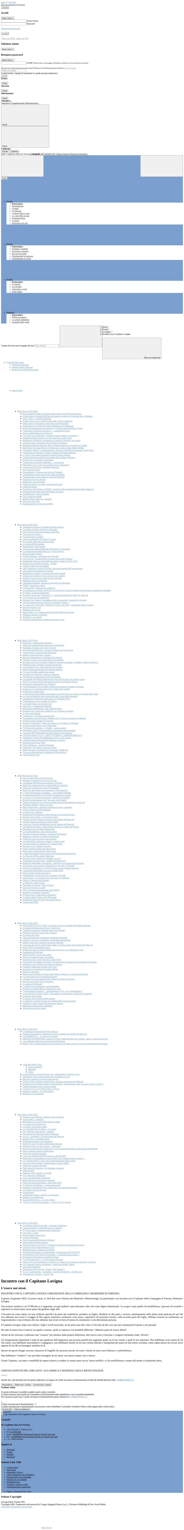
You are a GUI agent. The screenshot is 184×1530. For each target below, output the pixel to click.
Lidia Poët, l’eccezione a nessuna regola (40, 747)
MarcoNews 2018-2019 (27, 1223)
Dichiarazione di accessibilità (18, 1477)
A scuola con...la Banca (33, 812)
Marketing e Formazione (33, 1094)
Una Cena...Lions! (30, 1233)
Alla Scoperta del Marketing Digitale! (39, 1240)
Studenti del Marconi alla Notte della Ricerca (42, 900)
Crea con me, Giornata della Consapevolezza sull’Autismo (47, 559)
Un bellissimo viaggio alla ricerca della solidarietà (44, 474)
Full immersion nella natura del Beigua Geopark (43, 492)
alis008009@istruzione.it (34, 1434)
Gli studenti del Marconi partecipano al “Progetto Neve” (46, 699)
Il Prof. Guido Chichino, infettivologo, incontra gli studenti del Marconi (53, 1081)
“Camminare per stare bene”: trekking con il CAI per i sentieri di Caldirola (54, 718)
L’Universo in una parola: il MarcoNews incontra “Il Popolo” (49, 866)
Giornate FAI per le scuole (34, 888)
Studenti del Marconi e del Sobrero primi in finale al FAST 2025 (50, 561)
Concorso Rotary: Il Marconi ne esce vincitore (42, 1228)
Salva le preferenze (21, 1409)
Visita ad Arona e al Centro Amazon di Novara (42, 484)
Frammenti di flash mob (33, 952)
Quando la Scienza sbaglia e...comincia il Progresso (44, 834)
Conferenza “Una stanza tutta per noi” (39, 716)
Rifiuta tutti (23, 1385)
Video (30, 1072)
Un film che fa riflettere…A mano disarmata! (42, 1185)
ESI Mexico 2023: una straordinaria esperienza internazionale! (49, 730)
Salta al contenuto (8, 2)
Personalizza (7, 1385)
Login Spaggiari (70, 68)
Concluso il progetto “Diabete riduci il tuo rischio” (44, 930)
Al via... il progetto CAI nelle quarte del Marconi (43, 1136)
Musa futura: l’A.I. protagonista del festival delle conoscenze (48, 612)
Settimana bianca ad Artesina (35, 581)
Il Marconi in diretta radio (33, 691)
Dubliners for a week (32, 610)
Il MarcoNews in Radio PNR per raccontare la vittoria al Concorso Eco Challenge (57, 416)
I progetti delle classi (15, 362)
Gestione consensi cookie (17, 1484)
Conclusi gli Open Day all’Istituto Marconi (41, 467)
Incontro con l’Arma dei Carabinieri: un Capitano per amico (48, 711)
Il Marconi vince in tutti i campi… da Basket (41, 1146)
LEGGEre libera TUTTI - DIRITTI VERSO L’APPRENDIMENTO (52, 735)
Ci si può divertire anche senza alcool (38, 672)
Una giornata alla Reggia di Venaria (38, 571)
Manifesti (32, 1069)
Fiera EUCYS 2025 (31, 501)
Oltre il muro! (28, 1170)
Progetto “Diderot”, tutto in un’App (38, 805)
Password (31, 24)
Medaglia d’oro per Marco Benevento (39, 829)
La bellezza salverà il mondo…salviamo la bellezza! (45, 1225)
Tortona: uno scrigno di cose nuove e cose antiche (44, 576)
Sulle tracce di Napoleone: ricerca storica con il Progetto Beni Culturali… (54, 1158)
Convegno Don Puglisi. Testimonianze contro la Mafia (46, 1163)
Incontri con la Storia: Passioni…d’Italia (40, 563)
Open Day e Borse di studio (34, 1153)
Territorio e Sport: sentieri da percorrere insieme (43, 1003)
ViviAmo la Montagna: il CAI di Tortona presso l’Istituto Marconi (51, 868)
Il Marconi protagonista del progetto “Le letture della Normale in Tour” (53, 428)
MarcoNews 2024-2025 (27, 525)
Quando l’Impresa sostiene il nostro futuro (40, 822)
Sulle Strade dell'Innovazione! (35, 1242)
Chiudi (4, 83)
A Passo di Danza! (30, 1238)
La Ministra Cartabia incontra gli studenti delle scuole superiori (49, 1001)
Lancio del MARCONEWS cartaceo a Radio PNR (44, 1156)
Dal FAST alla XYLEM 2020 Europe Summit (42, 1144)
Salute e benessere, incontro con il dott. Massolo (43, 942)
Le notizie (106, 332)
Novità (105, 329)
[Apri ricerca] (161, 166)
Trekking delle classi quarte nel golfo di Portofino (44, 477)
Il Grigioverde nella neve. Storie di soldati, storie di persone (48, 650)
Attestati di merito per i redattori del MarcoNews (43, 527)
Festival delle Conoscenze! (34, 1235)
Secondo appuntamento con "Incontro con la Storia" (45, 800)
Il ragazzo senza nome (32, 996)
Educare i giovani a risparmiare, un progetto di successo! (47, 940)
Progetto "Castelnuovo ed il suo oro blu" (40, 780)
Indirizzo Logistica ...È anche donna (38, 1091)
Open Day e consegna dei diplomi (37, 706)
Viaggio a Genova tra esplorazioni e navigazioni (43, 660)
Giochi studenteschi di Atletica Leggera (39, 539)
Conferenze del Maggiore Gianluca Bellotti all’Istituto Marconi (49, 453)
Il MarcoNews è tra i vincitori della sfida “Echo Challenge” (48, 421)
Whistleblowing (13, 1482)
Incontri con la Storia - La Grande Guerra (40, 817)
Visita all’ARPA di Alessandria (36, 566)
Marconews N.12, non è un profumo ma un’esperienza (46, 465)
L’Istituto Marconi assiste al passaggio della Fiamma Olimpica (49, 457)
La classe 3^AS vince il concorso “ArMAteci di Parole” (46, 797)
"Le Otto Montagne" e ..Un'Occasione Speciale (43, 1259)
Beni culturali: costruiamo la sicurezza (39, 1180)
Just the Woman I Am (32, 607)
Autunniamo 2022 (30, 902)
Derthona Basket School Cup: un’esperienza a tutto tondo (47, 438)
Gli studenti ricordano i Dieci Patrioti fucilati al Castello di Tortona (51, 827)
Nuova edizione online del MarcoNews (39, 849)
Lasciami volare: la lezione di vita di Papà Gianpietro (45, 443)
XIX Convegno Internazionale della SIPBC (41, 890)
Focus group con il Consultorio (36, 598)
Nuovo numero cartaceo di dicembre (38, 1151)
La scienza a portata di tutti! (34, 1190)
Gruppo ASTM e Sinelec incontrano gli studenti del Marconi (48, 819)
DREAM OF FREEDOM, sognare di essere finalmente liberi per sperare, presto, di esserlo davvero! (65, 1039)
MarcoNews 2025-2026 (27, 411)
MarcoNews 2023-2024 (27, 640)
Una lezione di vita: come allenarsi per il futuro (42, 667)
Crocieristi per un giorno (33, 537)
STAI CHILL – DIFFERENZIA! (37, 418)
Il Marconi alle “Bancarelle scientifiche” (40, 895)
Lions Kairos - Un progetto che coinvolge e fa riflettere (46, 878)
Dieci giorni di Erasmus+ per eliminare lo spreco (43, 1168)
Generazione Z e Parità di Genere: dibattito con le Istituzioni (48, 426)
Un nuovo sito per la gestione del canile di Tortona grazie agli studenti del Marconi (58, 945)
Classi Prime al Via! (31, 755)
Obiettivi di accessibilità (16, 1479)
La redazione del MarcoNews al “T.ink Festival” (43, 551)
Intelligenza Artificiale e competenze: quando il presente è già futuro (51, 440)
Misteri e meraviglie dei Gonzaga (37, 655)
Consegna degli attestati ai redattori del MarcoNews (44, 752)
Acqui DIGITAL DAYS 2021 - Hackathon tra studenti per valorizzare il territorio (57, 994)
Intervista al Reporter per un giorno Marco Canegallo (45, 785)
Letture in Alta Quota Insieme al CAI (38, 1247)
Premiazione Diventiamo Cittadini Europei (41, 1257)
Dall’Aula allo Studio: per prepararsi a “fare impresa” (45, 790)
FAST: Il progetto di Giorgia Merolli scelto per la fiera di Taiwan (50, 682)
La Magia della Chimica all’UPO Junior (40, 897)
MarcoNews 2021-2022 (27, 923)
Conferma (14, 151)
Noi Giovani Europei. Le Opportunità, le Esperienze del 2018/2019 (51, 1252)
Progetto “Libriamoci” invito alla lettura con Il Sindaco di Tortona (50, 723)
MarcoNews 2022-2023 (27, 776)
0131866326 (15, 1432)
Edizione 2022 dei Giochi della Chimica (40, 933)
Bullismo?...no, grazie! (32, 617)
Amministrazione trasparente (18, 1487)
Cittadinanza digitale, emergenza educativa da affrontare (46, 583)
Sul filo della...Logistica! (33, 1119)
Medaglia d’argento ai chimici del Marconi (41, 836)
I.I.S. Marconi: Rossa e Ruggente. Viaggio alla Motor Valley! (49, 1264)
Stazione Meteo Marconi (22, 367)
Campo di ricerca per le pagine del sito (17, 345)
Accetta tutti (42, 1385)
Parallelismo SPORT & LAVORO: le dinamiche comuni (47, 795)
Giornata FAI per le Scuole (34, 479)
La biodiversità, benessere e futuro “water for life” (44, 841)
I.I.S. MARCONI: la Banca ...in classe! (39, 1129)
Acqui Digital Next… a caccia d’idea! (39, 1200)
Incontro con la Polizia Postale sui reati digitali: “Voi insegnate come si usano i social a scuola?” (63, 1084)
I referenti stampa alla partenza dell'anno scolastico (44, 740)
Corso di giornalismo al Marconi (36, 1178)
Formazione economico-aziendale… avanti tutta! (43, 462)
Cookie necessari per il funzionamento (17, 1404)
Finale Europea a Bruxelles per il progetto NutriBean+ (46, 750)
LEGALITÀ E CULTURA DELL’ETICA (41, 1089)
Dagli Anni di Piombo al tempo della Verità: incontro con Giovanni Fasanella (55, 974)
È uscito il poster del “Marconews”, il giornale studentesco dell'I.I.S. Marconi (55, 595)
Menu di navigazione (152, 358)
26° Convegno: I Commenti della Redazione (41, 1230)
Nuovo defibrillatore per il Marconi (37, 433)
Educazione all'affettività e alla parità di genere (42, 708)
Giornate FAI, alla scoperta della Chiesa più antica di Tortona (48, 979)
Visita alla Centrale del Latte (35, 1166)
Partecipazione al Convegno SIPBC (38, 504)
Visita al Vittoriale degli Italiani (36, 880)
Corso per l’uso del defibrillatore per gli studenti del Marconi (48, 824)
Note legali (11, 1470)
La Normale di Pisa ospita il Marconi (38, 856)
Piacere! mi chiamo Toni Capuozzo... (38, 981)
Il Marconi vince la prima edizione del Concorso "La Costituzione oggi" (53, 950)
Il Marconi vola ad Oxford (34, 482)
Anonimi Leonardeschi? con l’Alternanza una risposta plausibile (50, 1187)
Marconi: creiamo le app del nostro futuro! (40, 1079)
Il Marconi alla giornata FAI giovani (38, 721)
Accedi (5, 7)
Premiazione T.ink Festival (34, 546)
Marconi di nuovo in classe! (34, 1008)
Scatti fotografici (35, 1067)
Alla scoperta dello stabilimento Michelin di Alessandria (46, 549)
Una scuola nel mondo (32, 496)
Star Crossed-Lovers (31, 470)
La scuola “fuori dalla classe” (35, 1127)
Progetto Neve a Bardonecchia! (36, 1139)
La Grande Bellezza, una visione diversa (40, 832)
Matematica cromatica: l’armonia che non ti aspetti (44, 573)
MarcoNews (17, 390)
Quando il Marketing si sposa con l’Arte (40, 967)
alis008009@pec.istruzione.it (35, 1437)
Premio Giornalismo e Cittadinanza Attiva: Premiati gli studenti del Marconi (55, 1034)
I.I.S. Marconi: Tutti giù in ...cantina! (38, 1131)
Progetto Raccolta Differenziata (25, 370)
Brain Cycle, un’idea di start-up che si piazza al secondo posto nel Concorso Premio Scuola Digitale (65, 1044)
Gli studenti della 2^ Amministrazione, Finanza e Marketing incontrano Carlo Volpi (58, 450)
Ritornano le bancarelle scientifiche (37, 1006)
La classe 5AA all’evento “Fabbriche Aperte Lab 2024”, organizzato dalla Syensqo (58, 605)
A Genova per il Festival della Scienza (39, 998)
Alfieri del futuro (30, 487)
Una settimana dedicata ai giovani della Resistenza (44, 1041)
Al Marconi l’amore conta (34, 883)
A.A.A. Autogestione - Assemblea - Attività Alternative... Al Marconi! (52, 1272)
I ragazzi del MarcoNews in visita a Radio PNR (43, 870)
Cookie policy (12, 1467)
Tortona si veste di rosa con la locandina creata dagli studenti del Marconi (54, 802)
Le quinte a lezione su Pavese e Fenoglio (40, 529)
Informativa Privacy (14, 1472)
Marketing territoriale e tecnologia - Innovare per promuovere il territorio (53, 863)
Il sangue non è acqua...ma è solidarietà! (40, 725)
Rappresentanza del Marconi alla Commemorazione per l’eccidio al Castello (55, 445)
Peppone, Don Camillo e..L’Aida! (37, 1173)
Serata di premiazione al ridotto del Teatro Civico (43, 619)
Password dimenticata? (10, 28)
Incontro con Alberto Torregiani (36, 892)
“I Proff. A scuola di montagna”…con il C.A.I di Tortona (47, 1202)
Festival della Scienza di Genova (36, 873)
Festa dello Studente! (31, 1267)
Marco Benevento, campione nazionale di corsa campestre (47, 807)
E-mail (29, 63)
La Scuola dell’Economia (33, 544)
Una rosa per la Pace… (32, 534)
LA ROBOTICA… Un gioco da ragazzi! (40, 1036)
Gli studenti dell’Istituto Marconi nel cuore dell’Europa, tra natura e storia (54, 679)
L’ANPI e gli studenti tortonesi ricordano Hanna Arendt (46, 455)
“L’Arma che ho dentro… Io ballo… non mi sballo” (45, 728)
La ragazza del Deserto (32, 984)
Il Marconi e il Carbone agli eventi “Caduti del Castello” (46, 689)
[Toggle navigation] (22, 166)
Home (104, 327)
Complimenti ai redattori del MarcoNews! (40, 1031)
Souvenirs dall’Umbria (32, 554)
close (4, 178)
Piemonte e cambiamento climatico (37, 643)
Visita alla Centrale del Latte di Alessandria (41, 788)
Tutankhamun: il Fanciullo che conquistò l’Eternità (44, 875)
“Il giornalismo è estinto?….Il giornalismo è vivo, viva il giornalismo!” (52, 991)
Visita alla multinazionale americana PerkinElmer (43, 645)
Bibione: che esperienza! (33, 1197)
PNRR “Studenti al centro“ (34, 585)
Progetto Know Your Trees (34, 743)
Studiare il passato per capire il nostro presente (42, 578)
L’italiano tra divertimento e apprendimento (41, 986)
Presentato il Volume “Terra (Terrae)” (38, 885)
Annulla (5, 151)
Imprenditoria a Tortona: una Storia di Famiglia (43, 472)
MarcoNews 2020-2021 (27, 1029)
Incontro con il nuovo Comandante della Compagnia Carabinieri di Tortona (54, 600)
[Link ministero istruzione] (13, 5)
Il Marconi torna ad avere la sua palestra (39, 839)
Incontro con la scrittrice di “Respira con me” (42, 858)
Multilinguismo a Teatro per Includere (39, 1250)
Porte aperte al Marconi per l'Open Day (39, 851)
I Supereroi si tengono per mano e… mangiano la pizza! (46, 431)
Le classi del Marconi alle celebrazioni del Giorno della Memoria (50, 696)
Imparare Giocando (31, 972)
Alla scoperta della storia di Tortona (38, 778)
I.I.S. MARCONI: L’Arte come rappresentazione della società (49, 1161)
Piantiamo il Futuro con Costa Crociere (39, 648)
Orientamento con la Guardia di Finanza (40, 701)
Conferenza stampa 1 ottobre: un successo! (41, 1195)
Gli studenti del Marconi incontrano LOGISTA (43, 783)
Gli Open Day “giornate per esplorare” (39, 588)
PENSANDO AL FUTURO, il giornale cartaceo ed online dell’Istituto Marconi (56, 925)
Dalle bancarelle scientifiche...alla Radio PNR (42, 1183)
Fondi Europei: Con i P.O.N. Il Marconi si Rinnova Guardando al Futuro (53, 1245)
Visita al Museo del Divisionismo (37, 810)
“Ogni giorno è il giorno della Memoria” (40, 652)
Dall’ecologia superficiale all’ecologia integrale (43, 670)
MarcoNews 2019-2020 (27, 1114)
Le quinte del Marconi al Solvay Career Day (41, 928)
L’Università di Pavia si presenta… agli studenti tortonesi (47, 793)
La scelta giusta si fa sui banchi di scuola (40, 977)
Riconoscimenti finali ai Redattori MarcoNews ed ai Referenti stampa (52, 414)
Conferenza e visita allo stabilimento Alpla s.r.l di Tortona (47, 738)
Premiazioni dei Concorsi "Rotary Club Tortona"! (44, 1269)
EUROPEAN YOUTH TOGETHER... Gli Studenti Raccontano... (51, 1255)
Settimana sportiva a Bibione (35, 615)
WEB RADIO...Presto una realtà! (37, 955)
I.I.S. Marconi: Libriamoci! (34, 1175)
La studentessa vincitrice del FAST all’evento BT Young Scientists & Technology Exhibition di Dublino (67, 590)
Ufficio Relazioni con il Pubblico (20, 1475)
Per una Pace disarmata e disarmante (38, 460)
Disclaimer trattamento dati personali (16, 1507)
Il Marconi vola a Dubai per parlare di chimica (42, 964)
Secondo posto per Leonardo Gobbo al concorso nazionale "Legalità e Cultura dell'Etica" (60, 662)
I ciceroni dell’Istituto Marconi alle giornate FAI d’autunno (47, 733)
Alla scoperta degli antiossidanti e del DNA (41, 532)
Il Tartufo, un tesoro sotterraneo (36, 593)
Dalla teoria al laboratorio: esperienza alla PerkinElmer (46, 423)
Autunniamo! (28, 1192)
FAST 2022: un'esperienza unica (36, 947)
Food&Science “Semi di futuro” (36, 494)
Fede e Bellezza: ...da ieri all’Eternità (38, 745)
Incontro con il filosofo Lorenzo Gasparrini (41, 674)
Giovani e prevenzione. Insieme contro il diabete (43, 1117)
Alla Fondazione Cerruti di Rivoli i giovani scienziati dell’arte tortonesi (53, 568)
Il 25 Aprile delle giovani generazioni (38, 542)
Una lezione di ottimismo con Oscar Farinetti (42, 677)
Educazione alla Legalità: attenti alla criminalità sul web (46, 1077)
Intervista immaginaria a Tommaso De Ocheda (42, 657)
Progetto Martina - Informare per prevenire (41, 556)
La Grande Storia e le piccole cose (37, 704)
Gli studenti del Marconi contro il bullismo (41, 1134)
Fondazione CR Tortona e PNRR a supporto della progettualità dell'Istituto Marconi (58, 489)
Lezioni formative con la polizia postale (39, 1086)
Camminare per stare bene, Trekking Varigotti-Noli (44, 861)
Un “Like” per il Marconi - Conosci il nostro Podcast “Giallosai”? (50, 436)
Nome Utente (32, 21)
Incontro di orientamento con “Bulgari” (39, 684)
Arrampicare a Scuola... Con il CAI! (38, 1274)
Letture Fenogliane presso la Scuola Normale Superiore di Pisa (49, 853)
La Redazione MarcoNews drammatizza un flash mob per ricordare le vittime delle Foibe (60, 694)
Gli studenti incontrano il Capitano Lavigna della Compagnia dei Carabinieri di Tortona (60, 962)
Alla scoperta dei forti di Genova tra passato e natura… (46, 602)
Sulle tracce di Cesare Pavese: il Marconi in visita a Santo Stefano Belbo (53, 448)
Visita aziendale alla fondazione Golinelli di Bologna (45, 938)
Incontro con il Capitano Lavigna (37, 846)
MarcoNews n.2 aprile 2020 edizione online (41, 1122)
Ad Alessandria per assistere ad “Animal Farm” (43, 844)
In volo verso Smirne (31, 713)
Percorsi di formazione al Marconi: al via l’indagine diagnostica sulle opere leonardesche (60, 1149)
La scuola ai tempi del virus (34, 1124)
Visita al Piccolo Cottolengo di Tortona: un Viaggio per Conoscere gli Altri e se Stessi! (59, 1262)
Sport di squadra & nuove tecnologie (38, 957)
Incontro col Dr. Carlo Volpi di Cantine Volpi (42, 959)
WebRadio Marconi (20, 365)
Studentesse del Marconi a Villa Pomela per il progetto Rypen (49, 814)
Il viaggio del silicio (31, 935)
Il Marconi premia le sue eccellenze (38, 1141)
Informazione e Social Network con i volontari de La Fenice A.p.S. (51, 1074)
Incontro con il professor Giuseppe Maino (40, 969)
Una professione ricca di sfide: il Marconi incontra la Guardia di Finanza (53, 687)
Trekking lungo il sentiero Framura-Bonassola (42, 665)
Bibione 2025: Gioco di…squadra (37, 499)
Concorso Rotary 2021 (33, 1064)
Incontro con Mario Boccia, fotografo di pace (42, 989)
